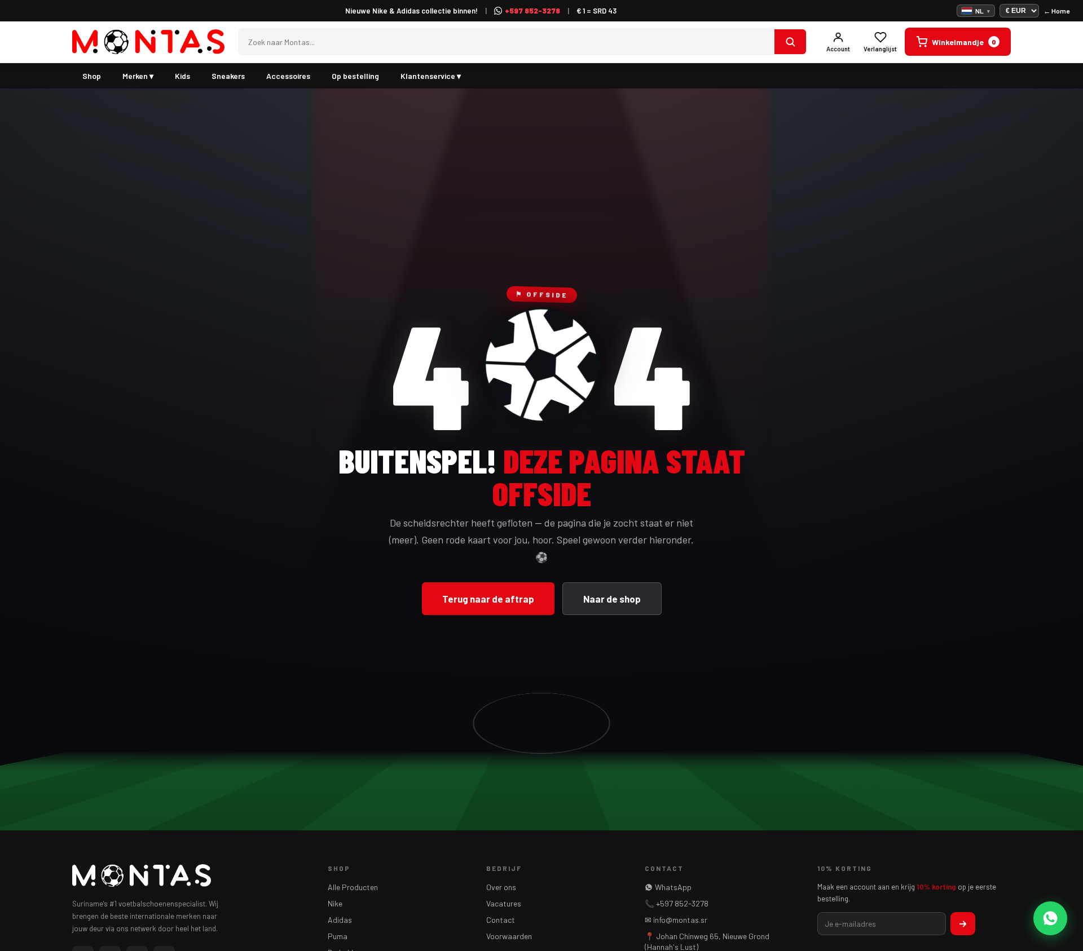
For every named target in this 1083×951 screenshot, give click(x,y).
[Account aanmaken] (962, 923)
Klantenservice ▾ (430, 76)
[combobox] (506, 42)
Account (838, 48)
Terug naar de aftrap (488, 598)
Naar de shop (612, 598)
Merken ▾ (137, 76)
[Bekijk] (790, 41)
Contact (500, 920)
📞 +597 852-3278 (676, 903)
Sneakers (228, 76)
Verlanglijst (880, 48)
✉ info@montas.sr (676, 920)
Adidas (340, 920)
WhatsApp (673, 887)
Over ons (501, 887)
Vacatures (503, 903)
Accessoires (288, 76)
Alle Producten (353, 887)
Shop (91, 76)
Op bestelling (355, 76)
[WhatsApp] (1050, 918)
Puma (337, 936)
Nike (335, 903)
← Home (1056, 11)
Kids (182, 76)
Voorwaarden (509, 936)
